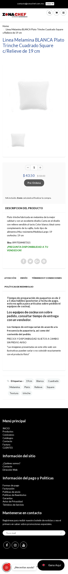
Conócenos (8, 434)
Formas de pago (11, 485)
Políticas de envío (11, 491)
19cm (29, 380)
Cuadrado (53, 380)
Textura (14, 393)
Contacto (7, 441)
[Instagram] (15, 545)
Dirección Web (10, 469)
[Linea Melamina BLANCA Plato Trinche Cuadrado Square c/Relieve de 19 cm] (34, 96)
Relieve (38, 387)
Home (6, 26)
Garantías (8, 498)
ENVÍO (24, 278)
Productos (8, 431)
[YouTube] (23, 545)
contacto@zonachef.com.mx (30, 3)
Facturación (8, 488)
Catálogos (8, 438)
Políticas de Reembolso (14, 495)
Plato (27, 387)
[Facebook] (6, 545)
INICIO (6, 428)
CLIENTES (8, 447)
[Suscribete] (61, 533)
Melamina (15, 387)
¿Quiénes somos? (11, 463)
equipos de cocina (25, 312)
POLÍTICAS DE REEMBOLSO (19, 286)
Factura (6, 444)
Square (50, 387)
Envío (19, 198)
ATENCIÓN (10, 278)
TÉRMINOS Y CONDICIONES (47, 278)
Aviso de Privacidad (13, 501)
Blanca (40, 380)
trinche (27, 393)
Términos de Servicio (13, 504)
